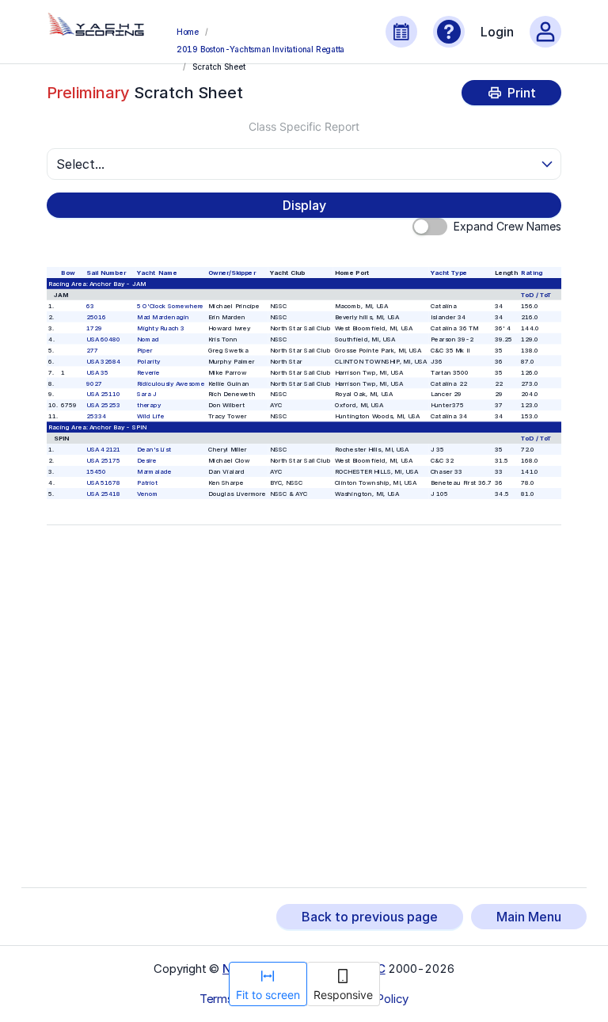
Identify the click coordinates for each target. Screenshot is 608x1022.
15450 (96, 471)
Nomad (148, 338)
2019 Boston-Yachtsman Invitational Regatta (260, 49)
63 (90, 305)
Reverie (149, 372)
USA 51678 (103, 482)
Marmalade (155, 471)
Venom (148, 493)
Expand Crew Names (507, 226)
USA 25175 (103, 459)
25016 (96, 316)
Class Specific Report (304, 126)
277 (92, 349)
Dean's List (155, 448)
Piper (146, 349)
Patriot (148, 482)
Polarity (149, 360)
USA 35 (97, 372)
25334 (96, 416)
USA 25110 (103, 394)
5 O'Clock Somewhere (171, 305)
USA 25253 (103, 405)
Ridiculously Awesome (171, 383)
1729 (94, 327)
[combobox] (297, 164)
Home (188, 31)
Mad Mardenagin (163, 316)
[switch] (429, 226)
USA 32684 (103, 360)
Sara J (147, 394)
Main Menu (528, 917)
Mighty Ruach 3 (161, 327)
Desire (147, 459)
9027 (94, 383)
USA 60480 (103, 338)
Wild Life (151, 416)
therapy (150, 405)
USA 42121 (103, 448)
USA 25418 (103, 493)
